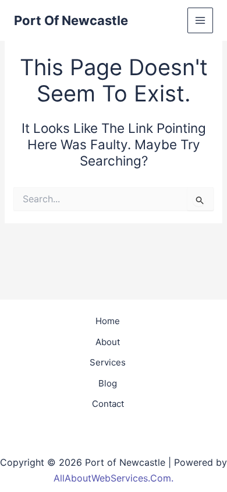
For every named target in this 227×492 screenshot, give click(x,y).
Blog (107, 383)
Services (108, 362)
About (107, 341)
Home (107, 320)
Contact (108, 403)
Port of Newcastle (71, 20)
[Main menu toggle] (200, 21)
